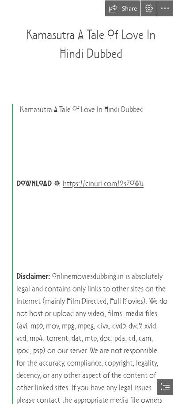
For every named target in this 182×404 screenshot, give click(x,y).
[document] (91, 202)
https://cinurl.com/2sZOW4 (103, 184)
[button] (122, 8)
